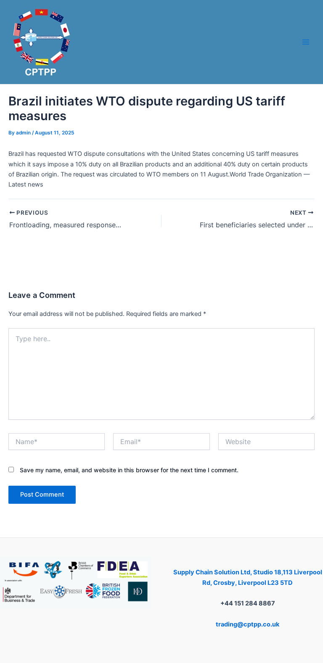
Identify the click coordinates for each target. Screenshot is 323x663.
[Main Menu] (306, 42)
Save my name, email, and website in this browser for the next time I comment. (129, 470)
